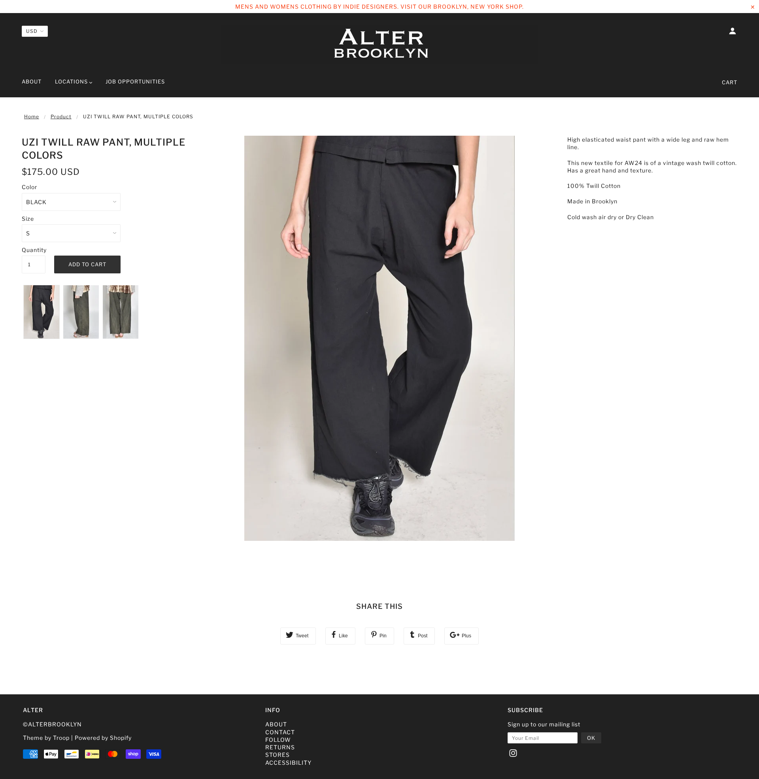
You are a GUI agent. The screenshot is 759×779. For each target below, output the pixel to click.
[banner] (379, 44)
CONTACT (280, 732)
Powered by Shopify (103, 737)
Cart (729, 82)
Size (28, 218)
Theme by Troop (46, 737)
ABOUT (276, 724)
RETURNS (280, 747)
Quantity (33, 249)
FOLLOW (278, 739)
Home (31, 116)
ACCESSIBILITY (288, 762)
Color (29, 187)
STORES (277, 754)
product (61, 116)
